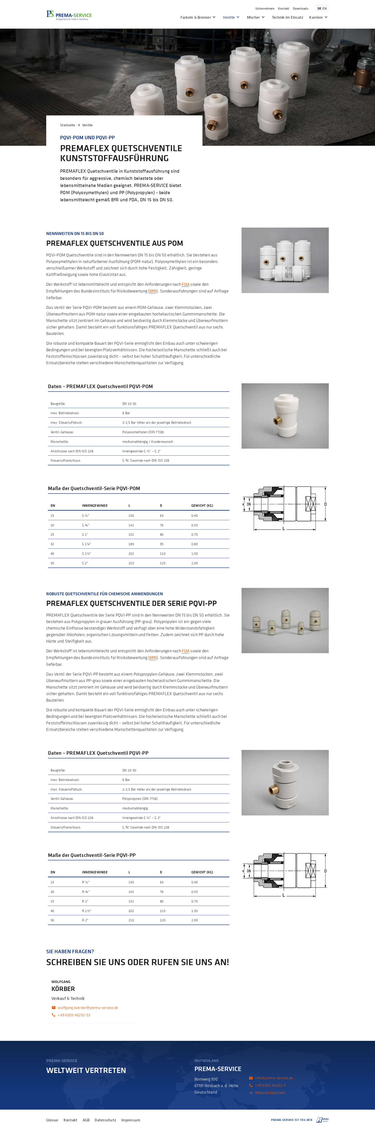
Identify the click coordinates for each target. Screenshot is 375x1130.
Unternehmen (265, 8)
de (319, 8)
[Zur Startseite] (69, 15)
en (324, 8)
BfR (153, 291)
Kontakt (283, 8)
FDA (185, 284)
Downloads (300, 8)
